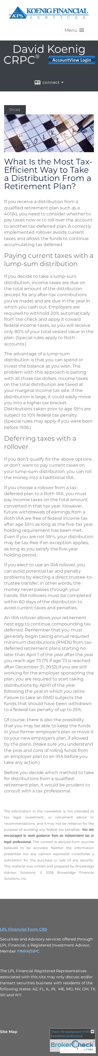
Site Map (8, 1031)
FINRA (23, 951)
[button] (74, 30)
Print (15, 109)
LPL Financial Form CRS (23, 929)
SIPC (34, 951)
